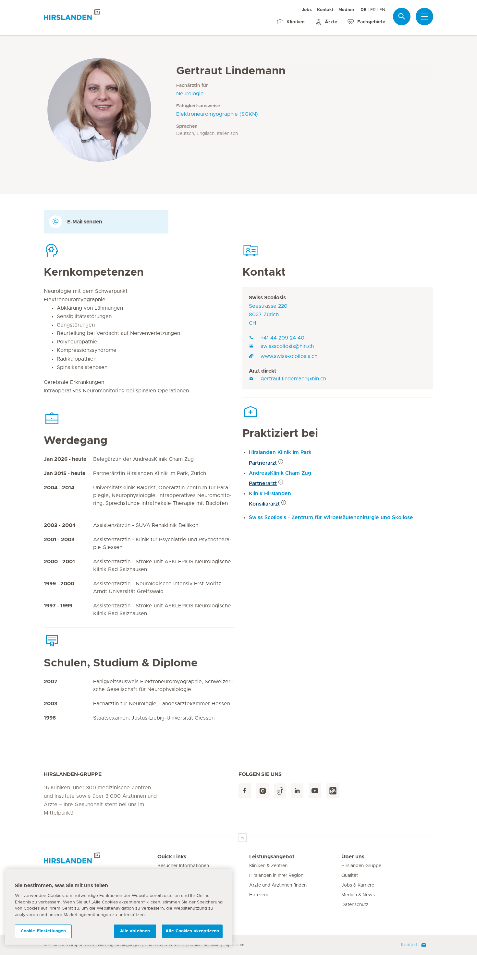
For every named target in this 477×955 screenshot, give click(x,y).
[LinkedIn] (297, 790)
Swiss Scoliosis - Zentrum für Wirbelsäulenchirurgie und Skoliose (331, 517)
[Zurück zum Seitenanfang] (242, 838)
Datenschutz (354, 904)
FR (372, 10)
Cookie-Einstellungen (43, 931)
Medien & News (358, 895)
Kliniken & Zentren (268, 866)
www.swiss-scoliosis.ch (289, 356)
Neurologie (190, 93)
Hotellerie (259, 895)
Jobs (307, 10)
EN (382, 10)
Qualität (349, 875)
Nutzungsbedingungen (119, 945)
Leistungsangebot (271, 856)
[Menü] (424, 16)
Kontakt (325, 10)
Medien (346, 10)
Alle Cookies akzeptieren (192, 931)
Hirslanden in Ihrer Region (276, 875)
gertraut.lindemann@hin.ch (293, 378)
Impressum (234, 945)
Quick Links (171, 856)
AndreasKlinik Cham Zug (280, 473)
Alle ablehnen (135, 931)
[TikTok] (280, 790)
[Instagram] (262, 790)
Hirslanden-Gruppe (361, 866)
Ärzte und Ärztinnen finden (278, 885)
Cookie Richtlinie (203, 945)
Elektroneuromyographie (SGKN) (217, 114)
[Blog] (332, 790)
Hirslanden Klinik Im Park (280, 452)
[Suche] (402, 16)
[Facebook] (244, 790)
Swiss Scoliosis (267, 297)
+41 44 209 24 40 (282, 337)
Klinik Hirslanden (270, 493)
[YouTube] (315, 790)
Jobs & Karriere (357, 885)
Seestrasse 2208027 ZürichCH (268, 315)
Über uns (352, 856)
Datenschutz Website (164, 945)
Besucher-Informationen (183, 866)
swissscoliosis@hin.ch (287, 346)
